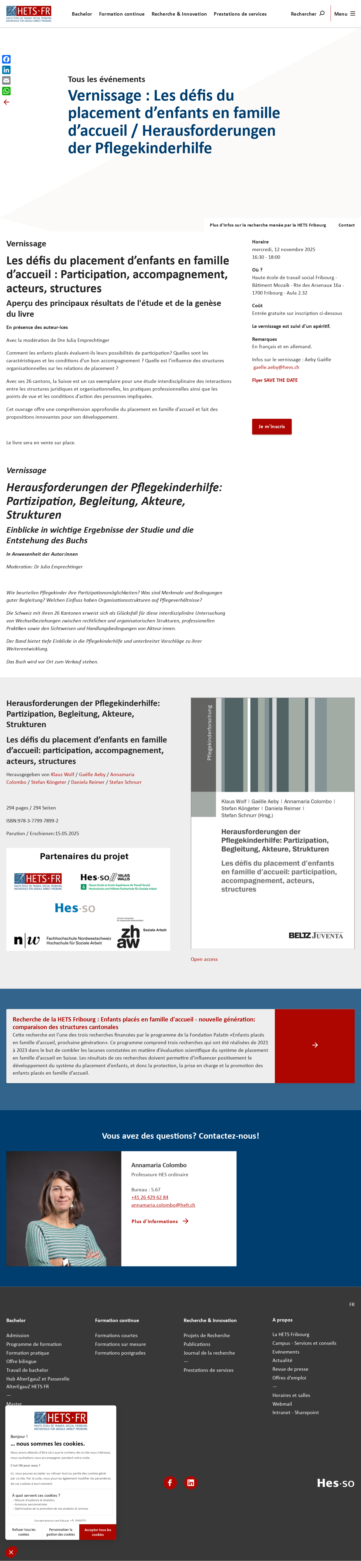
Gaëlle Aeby (92, 774)
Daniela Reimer (88, 782)
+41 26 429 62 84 (149, 1197)
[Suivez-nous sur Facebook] (170, 1483)
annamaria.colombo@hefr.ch (163, 1204)
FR (352, 1304)
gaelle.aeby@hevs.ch (276, 367)
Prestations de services (240, 13)
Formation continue (122, 13)
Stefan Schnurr (125, 782)
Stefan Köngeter (48, 782)
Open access (204, 959)
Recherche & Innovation (179, 13)
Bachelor (82, 13)
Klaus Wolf (62, 774)
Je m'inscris (272, 426)
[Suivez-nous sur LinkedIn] (190, 1483)
